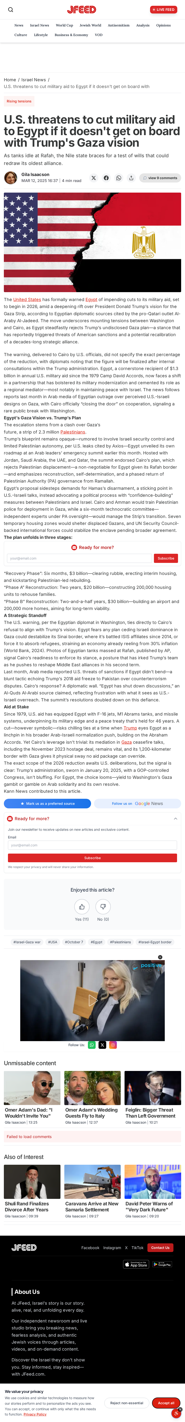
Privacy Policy (35, 1414)
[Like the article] (82, 906)
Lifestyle (41, 35)
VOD (99, 35)
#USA (52, 942)
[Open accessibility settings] (176, 1413)
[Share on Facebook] (106, 177)
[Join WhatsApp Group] (92, 1045)
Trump (130, 727)
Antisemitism (119, 25)
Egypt (91, 299)
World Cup (64, 25)
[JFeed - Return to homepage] (24, 1247)
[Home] (82, 9)
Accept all (166, 1403)
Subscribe (166, 558)
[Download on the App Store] (136, 1264)
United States (27, 299)
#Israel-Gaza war (26, 942)
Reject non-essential (126, 1403)
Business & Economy (71, 35)
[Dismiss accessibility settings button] (180, 1409)
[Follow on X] (102, 1045)
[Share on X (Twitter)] (93, 177)
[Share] (131, 177)
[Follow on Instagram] (113, 1045)
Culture (20, 35)
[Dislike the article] (103, 906)
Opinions (163, 25)
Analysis (143, 25)
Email (12, 837)
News (18, 25)
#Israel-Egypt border (155, 942)
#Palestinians (120, 942)
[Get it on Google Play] (162, 1264)
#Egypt (96, 942)
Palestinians (72, 431)
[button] (160, 957)
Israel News (39, 25)
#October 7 (74, 942)
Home (10, 79)
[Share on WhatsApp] (118, 177)
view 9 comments (162, 178)
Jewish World (90, 25)
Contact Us (160, 1248)
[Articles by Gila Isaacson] (11, 178)
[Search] (10, 10)
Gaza (126, 742)
